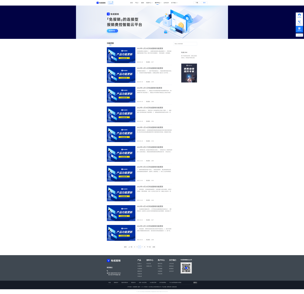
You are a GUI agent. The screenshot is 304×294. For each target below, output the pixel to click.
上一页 (130, 247)
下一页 (149, 247)
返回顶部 (300, 35)
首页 (131, 2)
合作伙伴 (166, 2)
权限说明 (169, 286)
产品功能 (164, 286)
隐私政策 (174, 286)
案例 (142, 2)
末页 (154, 247)
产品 (136, 2)
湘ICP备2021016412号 (162, 291)
